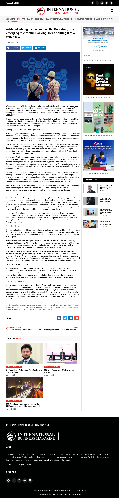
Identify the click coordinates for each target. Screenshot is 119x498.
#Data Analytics (52, 305)
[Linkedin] (111, 3)
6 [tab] (92, 60)
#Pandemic (28, 309)
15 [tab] (107, 60)
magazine (49, 309)
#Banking (25, 305)
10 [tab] (101, 97)
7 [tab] (94, 60)
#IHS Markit (56, 307)
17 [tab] (110, 60)
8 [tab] (95, 60)
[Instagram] (102, 3)
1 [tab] (84, 60)
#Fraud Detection (27, 307)
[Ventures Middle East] (98, 154)
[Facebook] (92, 3)
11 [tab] (100, 60)
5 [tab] (90, 60)
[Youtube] (106, 3)
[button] (13, 48)
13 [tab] (103, 60)
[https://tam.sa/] (98, 42)
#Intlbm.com (18, 309)
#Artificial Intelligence (13, 305)
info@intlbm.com (24, 464)
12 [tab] (102, 60)
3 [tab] (87, 60)
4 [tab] (89, 60)
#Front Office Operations (43, 307)
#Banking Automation (38, 305)
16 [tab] (108, 60)
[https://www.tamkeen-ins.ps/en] (98, 79)
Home (18, 19)
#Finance (75, 305)
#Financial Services (13, 307)
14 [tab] (105, 60)
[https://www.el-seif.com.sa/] (98, 117)
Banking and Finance (14, 366)
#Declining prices (65, 305)
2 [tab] (88, 97)
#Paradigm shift (39, 309)
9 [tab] (97, 60)
